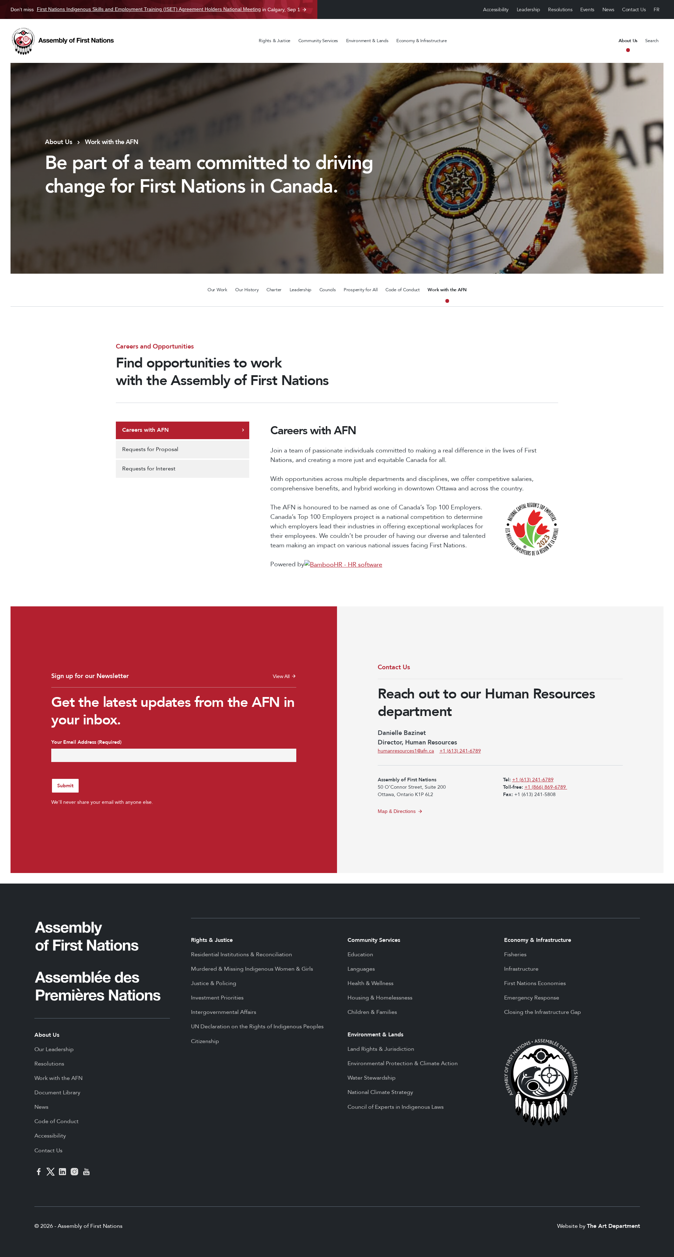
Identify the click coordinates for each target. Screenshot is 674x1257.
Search (651, 41)
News (608, 9)
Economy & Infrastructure (421, 41)
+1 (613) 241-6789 (460, 751)
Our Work (217, 290)
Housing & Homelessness (380, 998)
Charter (274, 290)
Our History (246, 290)
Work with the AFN (447, 290)
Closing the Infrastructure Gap (542, 1012)
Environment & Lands (367, 41)
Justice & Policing (213, 983)
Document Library (57, 1092)
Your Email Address (86, 742)
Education (360, 954)
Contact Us (634, 9)
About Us (628, 41)
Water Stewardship (372, 1078)
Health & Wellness (371, 983)
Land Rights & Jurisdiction (381, 1049)
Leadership (528, 9)
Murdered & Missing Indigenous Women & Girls (252, 969)
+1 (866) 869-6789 (545, 787)
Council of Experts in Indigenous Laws (396, 1107)
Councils (327, 290)
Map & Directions (397, 811)
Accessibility (496, 9)
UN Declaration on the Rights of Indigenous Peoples (257, 1026)
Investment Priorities (217, 998)
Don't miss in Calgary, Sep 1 (155, 9)
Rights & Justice (274, 41)
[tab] (182, 430)
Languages (361, 969)
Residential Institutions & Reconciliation (241, 954)
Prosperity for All (360, 290)
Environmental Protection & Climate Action (403, 1063)
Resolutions (560, 9)
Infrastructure (521, 969)
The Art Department (613, 1226)
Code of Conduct (402, 290)
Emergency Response (531, 998)
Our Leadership (54, 1049)
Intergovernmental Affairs (223, 1012)
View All (284, 676)
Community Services (318, 41)
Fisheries (515, 954)
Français (657, 10)
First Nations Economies (535, 983)
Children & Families (372, 1012)
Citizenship (205, 1041)
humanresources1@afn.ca (406, 751)
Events (587, 9)
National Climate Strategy (380, 1092)
